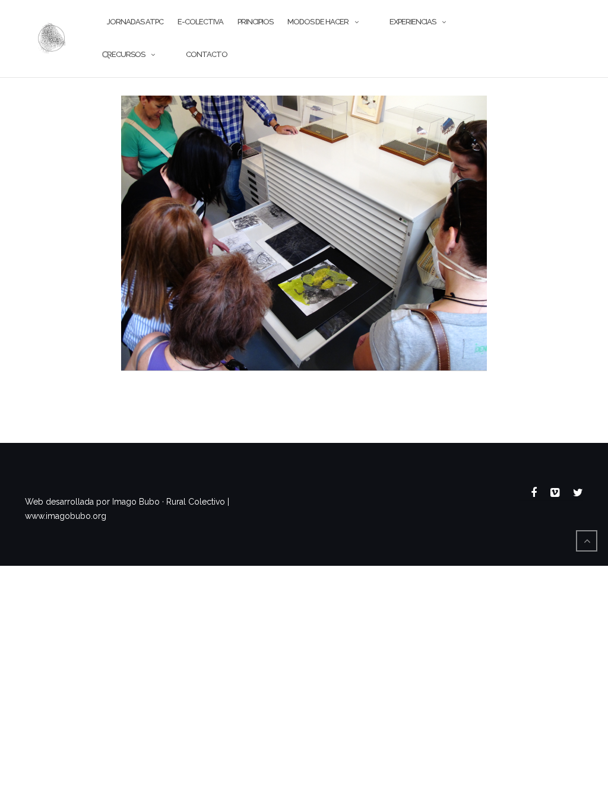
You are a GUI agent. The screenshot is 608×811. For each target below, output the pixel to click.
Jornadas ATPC (135, 21)
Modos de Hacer (318, 21)
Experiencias (413, 21)
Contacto (206, 54)
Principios (255, 21)
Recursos (126, 54)
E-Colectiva (200, 21)
